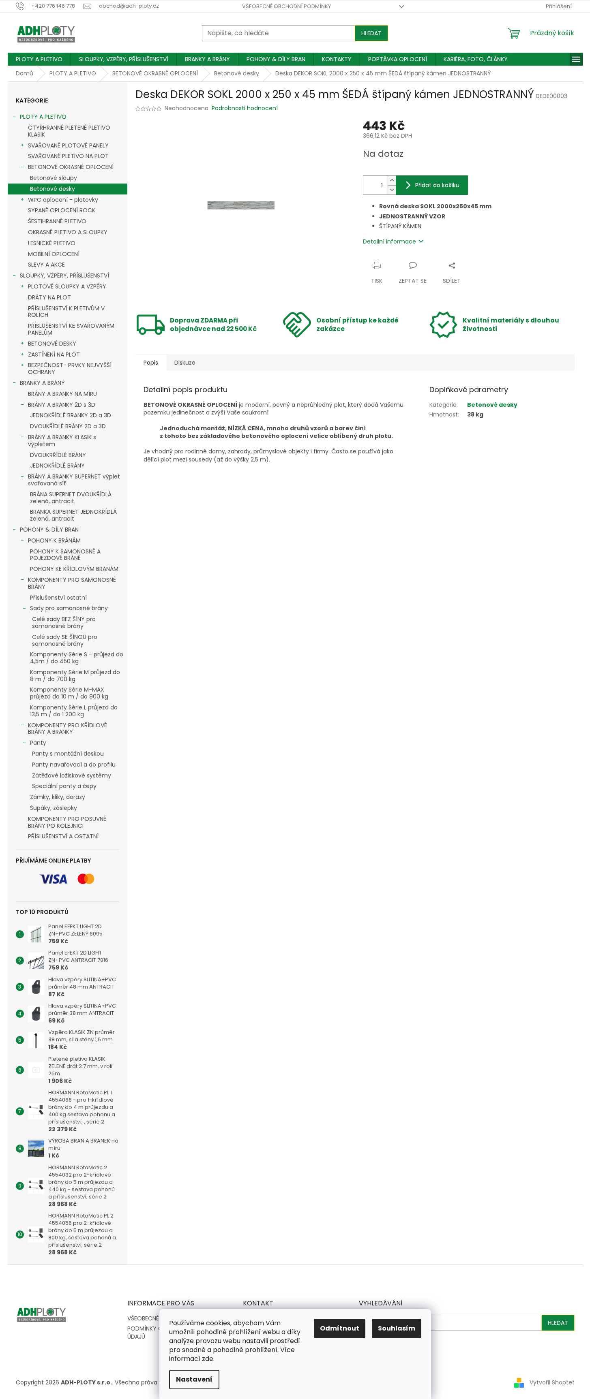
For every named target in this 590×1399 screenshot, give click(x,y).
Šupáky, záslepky (53, 808)
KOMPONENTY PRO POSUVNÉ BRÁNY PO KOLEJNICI (67, 822)
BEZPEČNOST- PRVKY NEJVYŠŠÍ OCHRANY (70, 368)
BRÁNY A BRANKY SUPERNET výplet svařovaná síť (74, 479)
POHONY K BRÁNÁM (54, 540)
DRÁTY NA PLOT (49, 297)
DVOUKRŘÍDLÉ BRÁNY (58, 455)
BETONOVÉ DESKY (52, 344)
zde (207, 1358)
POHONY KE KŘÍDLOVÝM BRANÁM (74, 569)
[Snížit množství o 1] (392, 189)
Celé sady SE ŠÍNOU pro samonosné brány (64, 640)
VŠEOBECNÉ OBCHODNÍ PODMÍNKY (286, 6)
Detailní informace (389, 241)
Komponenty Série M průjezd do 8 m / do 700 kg (75, 675)
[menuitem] (39, 59)
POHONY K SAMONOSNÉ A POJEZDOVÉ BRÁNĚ (65, 554)
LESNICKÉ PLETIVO (51, 243)
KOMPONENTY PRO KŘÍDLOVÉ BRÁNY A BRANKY (67, 728)
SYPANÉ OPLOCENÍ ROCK (61, 210)
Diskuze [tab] (184, 363)
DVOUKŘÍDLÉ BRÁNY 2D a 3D (68, 426)
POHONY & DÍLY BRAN (49, 529)
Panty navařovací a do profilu (74, 764)
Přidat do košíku (437, 185)
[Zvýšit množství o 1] (392, 180)
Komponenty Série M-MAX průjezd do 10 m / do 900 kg (69, 693)
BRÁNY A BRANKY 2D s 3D (61, 405)
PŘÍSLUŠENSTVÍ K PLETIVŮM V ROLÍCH (66, 311)
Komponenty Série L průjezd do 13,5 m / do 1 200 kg (74, 710)
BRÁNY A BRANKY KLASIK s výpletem (62, 440)
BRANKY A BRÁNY (42, 383)
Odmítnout (339, 1328)
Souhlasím (396, 1328)
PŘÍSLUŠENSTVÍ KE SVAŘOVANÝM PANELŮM (71, 329)
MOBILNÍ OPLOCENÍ (53, 254)
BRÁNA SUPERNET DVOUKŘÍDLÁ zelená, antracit (71, 497)
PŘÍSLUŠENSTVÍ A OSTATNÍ (63, 836)
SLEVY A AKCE (46, 265)
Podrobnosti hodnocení (245, 108)
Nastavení (194, 1379)
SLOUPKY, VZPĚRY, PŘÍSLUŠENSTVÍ (64, 275)
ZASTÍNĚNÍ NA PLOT (54, 354)
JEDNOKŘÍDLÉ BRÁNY (57, 465)
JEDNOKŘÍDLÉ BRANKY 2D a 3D (70, 415)
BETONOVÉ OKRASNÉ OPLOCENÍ (71, 167)
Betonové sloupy (53, 178)
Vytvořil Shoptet (552, 1382)
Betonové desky (52, 189)
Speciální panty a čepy (64, 786)
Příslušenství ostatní (58, 598)
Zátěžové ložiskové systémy (71, 775)
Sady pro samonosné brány (69, 608)
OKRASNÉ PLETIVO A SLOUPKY (67, 232)
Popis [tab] (151, 363)
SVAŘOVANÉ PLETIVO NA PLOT (68, 156)
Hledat (371, 33)
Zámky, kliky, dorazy (57, 797)
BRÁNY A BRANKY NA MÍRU (62, 394)
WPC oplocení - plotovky (63, 200)
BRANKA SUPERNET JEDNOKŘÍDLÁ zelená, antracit (73, 515)
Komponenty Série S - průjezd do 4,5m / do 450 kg (76, 657)
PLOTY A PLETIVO (43, 117)
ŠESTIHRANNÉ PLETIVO (57, 221)
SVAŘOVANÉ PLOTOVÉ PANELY (68, 145)
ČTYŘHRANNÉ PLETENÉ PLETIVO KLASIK (69, 131)
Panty (38, 743)
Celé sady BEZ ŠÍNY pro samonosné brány (64, 622)
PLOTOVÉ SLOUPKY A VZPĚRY (67, 286)
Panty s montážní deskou (68, 754)
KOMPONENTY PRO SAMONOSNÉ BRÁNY (72, 583)
